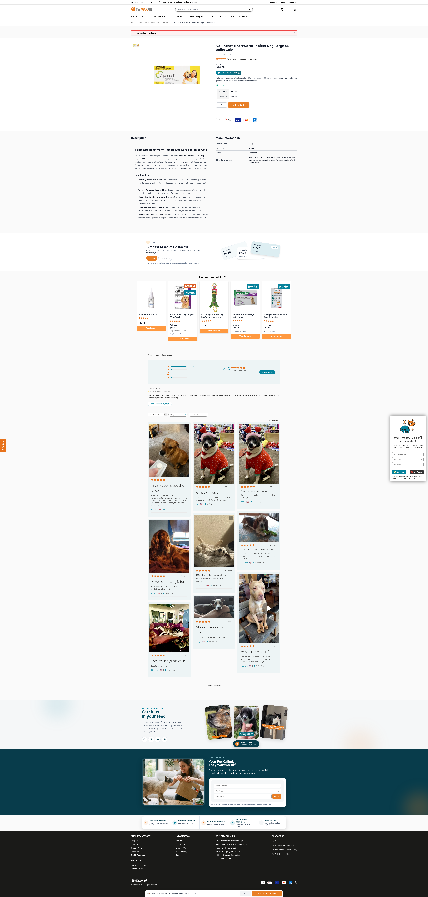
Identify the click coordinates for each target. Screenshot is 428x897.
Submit (277, 796)
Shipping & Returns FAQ (226, 848)
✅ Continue (399, 472)
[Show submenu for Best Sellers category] (233, 17)
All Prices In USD (282, 854)
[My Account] (283, 9)
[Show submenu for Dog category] (136, 17)
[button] (133, 304)
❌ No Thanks (417, 472)
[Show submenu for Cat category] (146, 17)
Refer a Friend (137, 869)
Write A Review (267, 372)
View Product (151, 328)
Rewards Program (138, 865)
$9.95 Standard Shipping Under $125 (231, 844)
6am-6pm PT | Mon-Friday (286, 849)
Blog (283, 2)
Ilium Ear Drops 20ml (148, 314)
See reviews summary (249, 59)
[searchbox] (155, 414)
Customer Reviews (223, 858)
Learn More (165, 258)
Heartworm (167, 22)
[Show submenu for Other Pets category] (164, 17)
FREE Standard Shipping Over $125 (230, 841)
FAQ (177, 858)
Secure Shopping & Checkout (228, 851)
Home (133, 22)
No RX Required (138, 855)
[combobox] (178, 415)
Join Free (151, 258)
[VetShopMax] (139, 880)
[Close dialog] (423, 418)
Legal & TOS (181, 848)
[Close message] (295, 33)
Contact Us (180, 844)
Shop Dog (135, 841)
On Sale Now (136, 848)
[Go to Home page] (141, 9)
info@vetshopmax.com (284, 845)
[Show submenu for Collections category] (183, 17)
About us (273, 2)
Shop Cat (135, 844)
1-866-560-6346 (281, 841)
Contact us (293, 2)
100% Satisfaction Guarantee (228, 855)
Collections (135, 851)
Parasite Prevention (152, 22)
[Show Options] (278, 791)
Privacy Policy (181, 851)
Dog (140, 22)
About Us (179, 841)
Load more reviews (214, 685)
